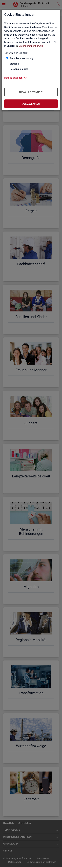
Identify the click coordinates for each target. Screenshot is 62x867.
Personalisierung (19, 69)
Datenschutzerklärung (31, 45)
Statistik (14, 63)
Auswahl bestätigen (31, 92)
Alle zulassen (31, 103)
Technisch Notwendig (22, 58)
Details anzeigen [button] (13, 77)
